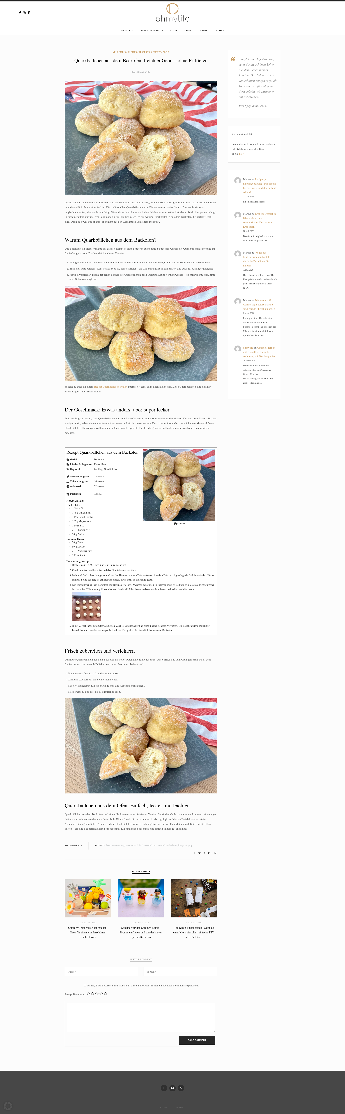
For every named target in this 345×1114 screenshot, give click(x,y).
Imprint (180, 1107)
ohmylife (248, 347)
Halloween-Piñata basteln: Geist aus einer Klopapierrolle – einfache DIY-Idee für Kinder (194, 932)
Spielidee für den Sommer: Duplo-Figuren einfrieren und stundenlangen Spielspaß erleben (141, 932)
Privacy (164, 1107)
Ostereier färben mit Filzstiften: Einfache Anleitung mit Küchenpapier (259, 352)
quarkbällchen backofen (167, 845)
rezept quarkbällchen (194, 845)
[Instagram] (24, 13)
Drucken (181, 523)
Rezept (181, 845)
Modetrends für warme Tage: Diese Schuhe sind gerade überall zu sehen (259, 304)
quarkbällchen (150, 845)
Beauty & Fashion (152, 30)
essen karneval (132, 845)
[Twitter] (199, 853)
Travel (188, 30)
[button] (8, 1106)
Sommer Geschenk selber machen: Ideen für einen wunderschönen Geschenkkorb (87, 932)
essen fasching (118, 845)
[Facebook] (20, 13)
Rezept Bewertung (75, 994)
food (141, 845)
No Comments (73, 845)
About (220, 30)
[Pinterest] (29, 13)
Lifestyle (127, 30)
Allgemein (119, 52)
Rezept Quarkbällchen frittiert (110, 386)
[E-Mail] (216, 853)
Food (173, 30)
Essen (108, 845)
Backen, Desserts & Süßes (144, 52)
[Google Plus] (209, 853)
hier (241, 153)
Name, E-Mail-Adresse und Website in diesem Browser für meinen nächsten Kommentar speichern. (143, 985)
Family (204, 30)
